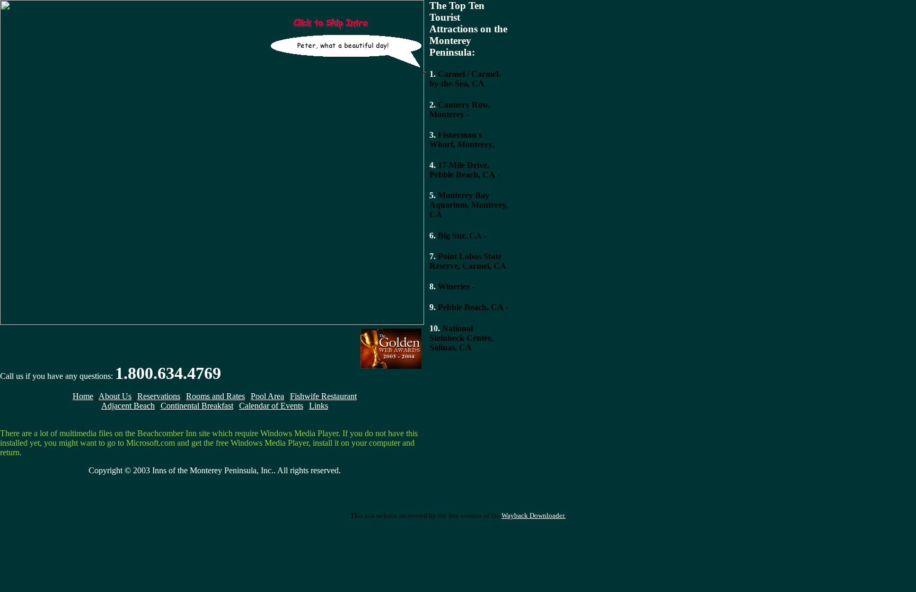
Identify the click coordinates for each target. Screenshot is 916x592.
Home (83, 396)
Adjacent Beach (128, 405)
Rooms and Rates (215, 396)
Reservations (158, 396)
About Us (115, 396)
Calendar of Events (271, 405)
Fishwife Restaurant (323, 396)
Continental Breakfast (197, 405)
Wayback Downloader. (533, 515)
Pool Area (267, 396)
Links (318, 405)
